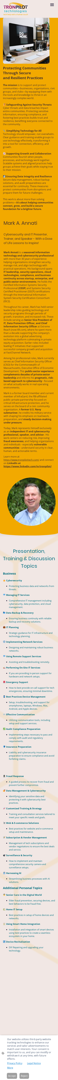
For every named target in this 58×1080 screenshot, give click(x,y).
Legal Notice (34, 1063)
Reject (24, 1075)
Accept (12, 1075)
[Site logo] (16, 8)
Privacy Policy (14, 1063)
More (10, 1067)
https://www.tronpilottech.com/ (21, 460)
